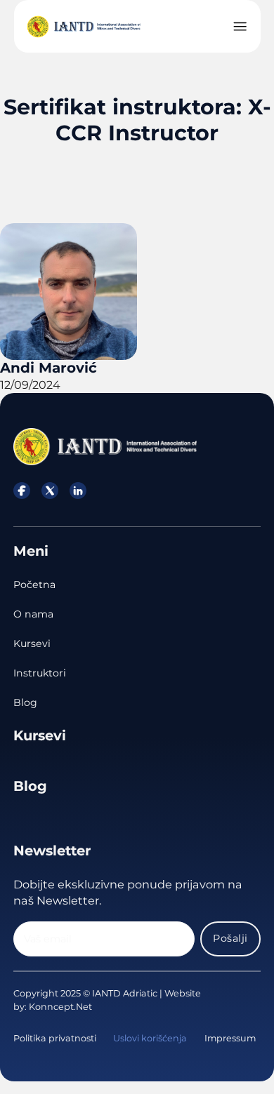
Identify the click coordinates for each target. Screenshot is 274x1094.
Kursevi (32, 643)
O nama (33, 614)
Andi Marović (48, 367)
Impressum (230, 1038)
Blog (25, 702)
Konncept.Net (60, 1006)
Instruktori (39, 673)
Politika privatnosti (54, 1038)
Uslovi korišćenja (150, 1038)
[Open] (240, 26)
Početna (34, 584)
